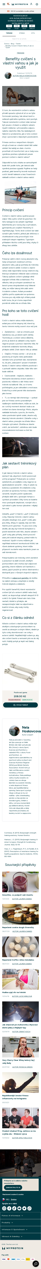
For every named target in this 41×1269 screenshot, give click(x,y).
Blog (12, 43)
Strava (22, 33)
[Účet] (31, 4)
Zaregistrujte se (13, 1187)
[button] (36, 1264)
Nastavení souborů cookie (13, 1194)
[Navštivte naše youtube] (19, 1208)
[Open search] (8, 4)
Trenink (18, 43)
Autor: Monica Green (22, 1067)
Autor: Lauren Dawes (22, 899)
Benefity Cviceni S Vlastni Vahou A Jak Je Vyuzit (20, 46)
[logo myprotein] (20, 4)
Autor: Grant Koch (21, 1032)
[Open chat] (29, 1208)
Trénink (9, 33)
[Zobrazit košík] (37, 4)
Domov (6, 43)
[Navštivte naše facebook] (9, 1208)
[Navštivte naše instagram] (4, 1208)
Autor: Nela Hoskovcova (24, 76)
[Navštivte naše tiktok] (14, 1208)
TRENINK (20, 53)
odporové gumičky (20, 578)
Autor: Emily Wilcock (22, 1138)
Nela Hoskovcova (31, 729)
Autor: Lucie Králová (22, 996)
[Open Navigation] (4, 4)
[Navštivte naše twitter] (24, 1208)
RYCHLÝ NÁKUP (22, 705)
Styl (33, 33)
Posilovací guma (20, 692)
